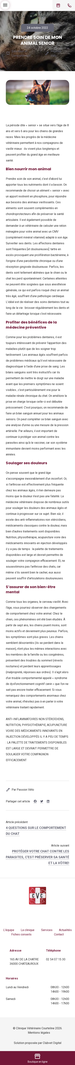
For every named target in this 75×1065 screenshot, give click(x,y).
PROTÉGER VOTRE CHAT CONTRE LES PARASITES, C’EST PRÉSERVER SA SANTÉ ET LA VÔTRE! (37, 857)
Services (46, 930)
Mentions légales (39, 1032)
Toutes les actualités (37, 16)
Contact (59, 934)
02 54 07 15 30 (55, 959)
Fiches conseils (21, 934)
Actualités (65, 930)
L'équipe (8, 930)
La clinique (27, 930)
